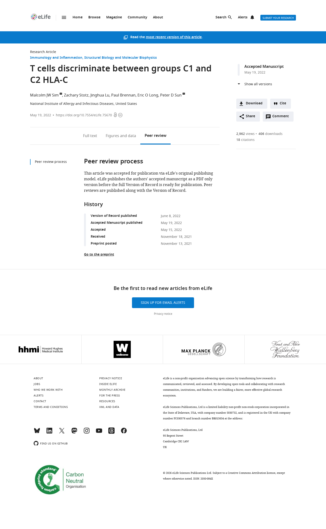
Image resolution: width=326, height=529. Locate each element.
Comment (282, 117)
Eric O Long (147, 95)
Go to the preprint (99, 254)
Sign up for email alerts (163, 302)
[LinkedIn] (49, 433)
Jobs (37, 384)
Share (250, 116)
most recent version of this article (174, 37)
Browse (94, 17)
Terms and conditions (51, 407)
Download (254, 103)
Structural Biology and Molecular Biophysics (120, 58)
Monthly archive (112, 390)
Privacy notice (163, 314)
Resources (107, 401)
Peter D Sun (171, 95)
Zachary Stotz (76, 95)
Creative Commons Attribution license (251, 473)
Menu (64, 17)
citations (245, 139)
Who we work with (48, 390)
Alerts (242, 17)
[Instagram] (86, 433)
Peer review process (51, 161)
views (245, 133)
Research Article (43, 51)
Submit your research (278, 18)
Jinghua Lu (99, 95)
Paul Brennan (123, 95)
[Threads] (111, 433)
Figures (121, 136)
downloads (270, 133)
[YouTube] (99, 433)
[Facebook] (124, 433)
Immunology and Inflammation (56, 58)
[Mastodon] (74, 433)
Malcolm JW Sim (44, 95)
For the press (109, 395)
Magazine (114, 17)
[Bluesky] (37, 433)
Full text (90, 136)
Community (137, 17)
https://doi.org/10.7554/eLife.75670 (84, 115)
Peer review (155, 136)
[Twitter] (61, 433)
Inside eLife (108, 384)
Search (221, 17)
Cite (283, 103)
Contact (40, 401)
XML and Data (109, 407)
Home (78, 17)
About (158, 17)
